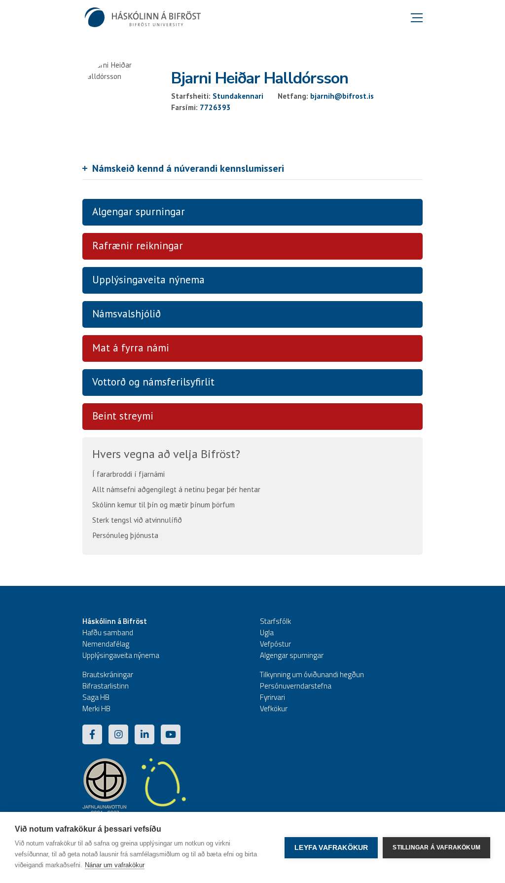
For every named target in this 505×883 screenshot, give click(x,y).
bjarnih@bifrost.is (342, 96)
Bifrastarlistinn (105, 685)
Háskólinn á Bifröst (114, 621)
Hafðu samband (107, 632)
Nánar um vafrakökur (114, 865)
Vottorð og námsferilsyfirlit (153, 381)
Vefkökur (274, 708)
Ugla (267, 632)
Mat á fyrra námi (130, 347)
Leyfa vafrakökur (331, 847)
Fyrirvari (272, 697)
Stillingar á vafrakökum (436, 847)
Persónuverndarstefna (295, 685)
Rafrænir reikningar (137, 245)
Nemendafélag (105, 644)
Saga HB (95, 697)
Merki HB (96, 708)
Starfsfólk (275, 621)
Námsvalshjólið (126, 313)
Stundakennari (238, 96)
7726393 (215, 107)
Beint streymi (122, 415)
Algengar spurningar (138, 211)
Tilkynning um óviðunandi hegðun (312, 674)
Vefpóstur (275, 644)
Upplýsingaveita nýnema (148, 279)
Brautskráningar (107, 674)
